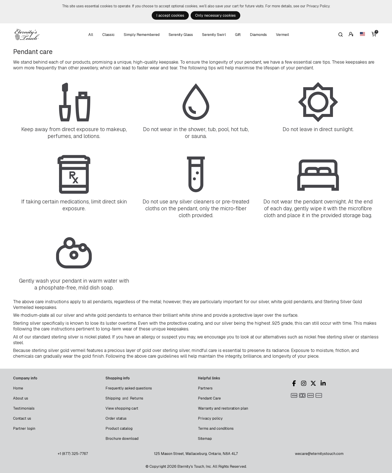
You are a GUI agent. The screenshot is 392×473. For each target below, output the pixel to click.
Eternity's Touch (27, 34)
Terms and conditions (216, 428)
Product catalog (118, 428)
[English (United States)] (363, 35)
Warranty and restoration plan (223, 408)
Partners (205, 388)
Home (18, 388)
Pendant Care (209, 398)
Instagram (304, 383)
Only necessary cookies (215, 15)
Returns (136, 398)
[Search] (340, 34)
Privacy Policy (318, 6)
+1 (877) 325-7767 (73, 453)
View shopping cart (121, 408)
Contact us (22, 418)
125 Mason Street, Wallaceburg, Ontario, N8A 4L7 (196, 453)
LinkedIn (323, 383)
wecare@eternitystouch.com (319, 453)
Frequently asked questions (128, 388)
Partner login (24, 428)
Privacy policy (210, 418)
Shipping (112, 398)
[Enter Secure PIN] (351, 35)
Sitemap (205, 438)
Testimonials (24, 408)
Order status (116, 418)
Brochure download (121, 438)
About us (20, 398)
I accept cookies (170, 15)
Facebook (294, 383)
